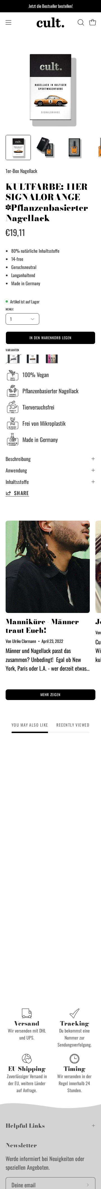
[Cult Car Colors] (50, 22)
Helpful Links (25, 1125)
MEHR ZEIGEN (50, 694)
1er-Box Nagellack (21, 170)
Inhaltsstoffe (17, 481)
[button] (80, 22)
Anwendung (16, 470)
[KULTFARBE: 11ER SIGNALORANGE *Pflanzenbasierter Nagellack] (18, 147)
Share (21, 493)
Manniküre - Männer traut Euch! (42, 626)
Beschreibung (18, 458)
